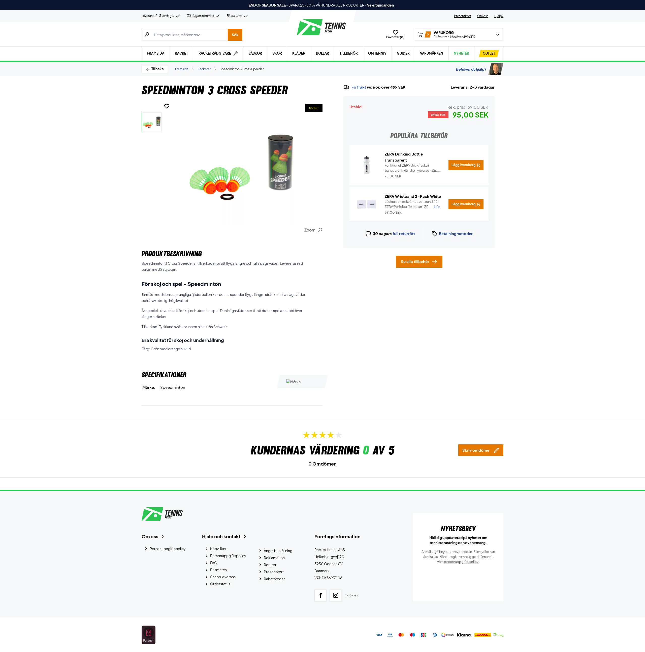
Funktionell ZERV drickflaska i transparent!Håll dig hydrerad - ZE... (412, 168)
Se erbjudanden (381, 5)
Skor (277, 53)
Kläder (298, 53)
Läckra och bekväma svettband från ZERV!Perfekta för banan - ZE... (412, 204)
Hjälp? (498, 16)
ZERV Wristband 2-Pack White (413, 196)
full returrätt (404, 233)
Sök (235, 34)
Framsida (155, 53)
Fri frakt (358, 87)
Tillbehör (349, 53)
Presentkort (462, 16)
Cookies (351, 595)
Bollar (322, 53)
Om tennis (377, 53)
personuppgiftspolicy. (461, 562)
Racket (181, 53)
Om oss (482, 16)
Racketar (204, 69)
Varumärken (431, 53)
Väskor (255, 53)
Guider (403, 53)
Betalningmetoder (456, 233)
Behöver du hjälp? (471, 69)
